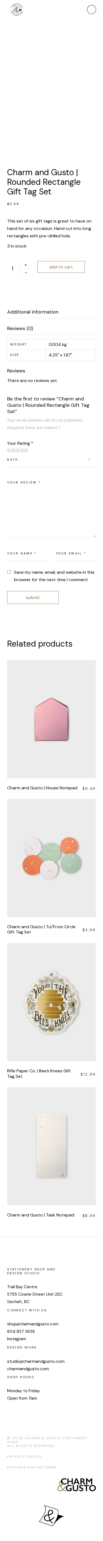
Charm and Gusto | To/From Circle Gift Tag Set (41, 929)
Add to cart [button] (59, 717)
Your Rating (20, 443)
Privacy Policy (24, 1456)
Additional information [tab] (33, 312)
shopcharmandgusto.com (33, 1324)
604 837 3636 (21, 1331)
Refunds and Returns (32, 1467)
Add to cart (61, 267)
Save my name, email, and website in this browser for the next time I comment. (54, 576)
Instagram (16, 1339)
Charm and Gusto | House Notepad (42, 788)
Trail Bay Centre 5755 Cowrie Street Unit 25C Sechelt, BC (35, 1294)
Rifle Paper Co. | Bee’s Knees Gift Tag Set (39, 1073)
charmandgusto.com (28, 1369)
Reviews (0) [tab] (20, 328)
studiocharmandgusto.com (36, 1361)
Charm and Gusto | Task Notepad (40, 1215)
